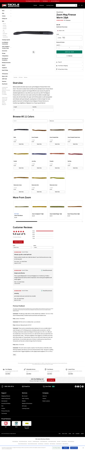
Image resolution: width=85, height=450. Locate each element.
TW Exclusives (5, 73)
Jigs (3, 30)
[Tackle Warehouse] (12, 5)
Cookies (70, 433)
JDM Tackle (4, 78)
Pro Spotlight (4, 94)
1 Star (33, 238)
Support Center (4, 97)
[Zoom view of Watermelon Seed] (57, 178)
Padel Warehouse (64, 441)
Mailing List (4, 104)
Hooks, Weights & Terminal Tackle (5, 47)
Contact (3, 408)
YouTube (80, 386)
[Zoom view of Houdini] (21, 154)
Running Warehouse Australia (32, 443)
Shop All (4, 23)
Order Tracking (25, 398)
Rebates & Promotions (6, 90)
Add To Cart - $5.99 (69, 52)
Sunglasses (4, 67)
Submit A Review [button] (18, 242)
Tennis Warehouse (15, 441)
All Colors (21, 77)
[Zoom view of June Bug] (39, 154)
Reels (3, 10)
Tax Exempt (4, 413)
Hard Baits (5, 26)
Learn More (7, 373)
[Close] (83, 448)
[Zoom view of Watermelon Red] (39, 178)
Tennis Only (30, 441)
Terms (60, 433)
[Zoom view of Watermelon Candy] (21, 178)
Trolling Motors (5, 55)
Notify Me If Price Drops (61, 26)
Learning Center (50, 5)
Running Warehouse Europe (22, 443)
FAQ (2, 406)
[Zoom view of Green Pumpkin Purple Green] (75, 130)
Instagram (83, 386)
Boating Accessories (6, 62)
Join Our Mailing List (55, 1)
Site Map (82, 433)
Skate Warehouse (59, 443)
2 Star (33, 236)
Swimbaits (4, 28)
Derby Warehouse (52, 443)
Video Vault (4, 88)
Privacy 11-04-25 (64, 433)
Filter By (34, 245)
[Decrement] (57, 47)
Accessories (4, 50)
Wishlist (3, 101)
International (4, 401)
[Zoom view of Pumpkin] (57, 154)
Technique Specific (6, 39)
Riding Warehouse (65, 443)
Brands (35, 5)
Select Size (21, 144)
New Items (4, 91)
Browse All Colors (60, 42)
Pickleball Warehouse (36, 441)
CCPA (73, 433)
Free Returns (45, 1)
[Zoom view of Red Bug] (75, 154)
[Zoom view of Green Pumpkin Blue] (57, 130)
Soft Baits (4, 25)
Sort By (14, 245)
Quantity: (58, 45)
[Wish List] (79, 5)
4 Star (33, 232)
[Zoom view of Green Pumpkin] (39, 130)
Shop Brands (4, 83)
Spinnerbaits (5, 33)
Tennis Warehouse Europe (23, 441)
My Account (24, 396)
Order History (4, 100)
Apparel (3, 65)
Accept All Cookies (74, 447)
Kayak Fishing (5, 70)
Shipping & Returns (5, 396)
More (14, 354)
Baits (3, 21)
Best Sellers (4, 92)
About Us (44, 396)
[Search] (75, 5)
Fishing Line (4, 18)
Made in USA (4, 76)
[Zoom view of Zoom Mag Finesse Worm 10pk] (33, 34)
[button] (82, 221)
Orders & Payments (5, 398)
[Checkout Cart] (82, 5)
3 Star (33, 234)
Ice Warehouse (46, 443)
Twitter (78, 386)
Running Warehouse (71, 441)
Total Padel (58, 441)
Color (57, 34)
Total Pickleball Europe (43, 441)
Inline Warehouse (40, 443)
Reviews (25, 77)
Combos (3, 16)
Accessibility (78, 433)
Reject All (65, 447)
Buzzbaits (4, 35)
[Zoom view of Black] (21, 130)
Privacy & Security (5, 411)
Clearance (41, 5)
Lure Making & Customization (5, 43)
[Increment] (81, 47)
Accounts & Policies (5, 403)
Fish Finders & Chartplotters (5, 59)
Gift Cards (4, 103)
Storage (3, 53)
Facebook (76, 386)
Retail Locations (46, 401)
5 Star (33, 231)
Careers (44, 398)
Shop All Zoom (59, 12)
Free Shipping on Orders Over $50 (33, 1)
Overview (15, 77)
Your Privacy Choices (56, 447)
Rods (3, 13)
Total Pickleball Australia (52, 441)
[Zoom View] (33, 52)
